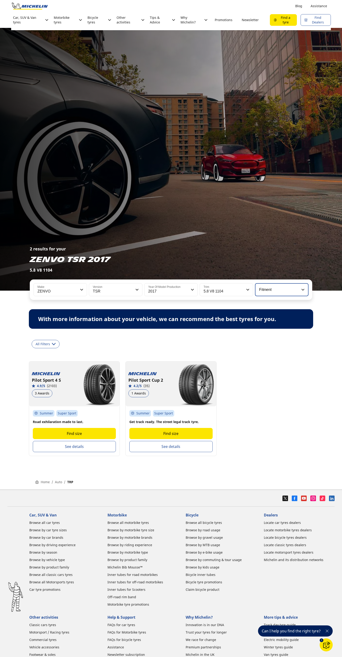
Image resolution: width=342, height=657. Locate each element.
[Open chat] (326, 644)
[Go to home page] (29, 6)
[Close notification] (327, 631)
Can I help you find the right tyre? (291, 631)
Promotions (223, 20)
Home (45, 482)
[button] (81, 289)
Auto (58, 482)
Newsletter (250, 20)
